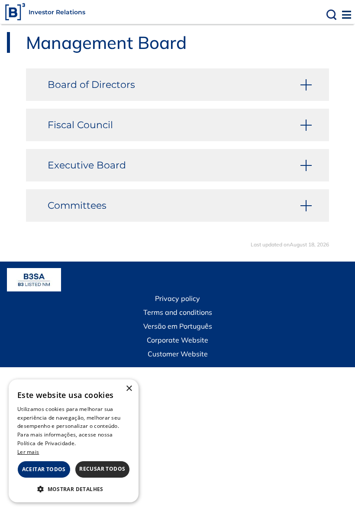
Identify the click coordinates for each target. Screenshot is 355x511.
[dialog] (74, 440)
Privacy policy (177, 298)
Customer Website (178, 353)
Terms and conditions (177, 312)
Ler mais (28, 452)
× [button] (129, 388)
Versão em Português (177, 326)
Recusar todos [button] (102, 468)
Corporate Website (177, 340)
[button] (73, 489)
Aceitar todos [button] (44, 469)
